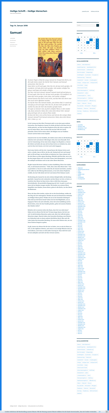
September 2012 (81, 308)
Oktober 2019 (81, 208)
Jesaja (85, 85)
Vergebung (85, 111)
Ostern (79, 103)
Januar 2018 (80, 232)
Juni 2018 (80, 225)
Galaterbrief (80, 80)
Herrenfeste (80, 85)
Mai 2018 (80, 226)
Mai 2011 (80, 333)
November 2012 (81, 305)
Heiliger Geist (85, 82)
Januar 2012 (80, 321)
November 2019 (81, 206)
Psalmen (86, 108)
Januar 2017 (80, 251)
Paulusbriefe (80, 105)
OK (100, 411)
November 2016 (81, 254)
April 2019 (80, 215)
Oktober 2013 (81, 290)
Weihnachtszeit (93, 111)
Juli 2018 (80, 223)
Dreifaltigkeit (80, 74)
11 (87, 42)
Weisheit (79, 113)
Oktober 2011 (81, 325)
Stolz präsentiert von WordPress (35, 406)
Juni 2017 (80, 243)
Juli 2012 (80, 311)
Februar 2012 (81, 319)
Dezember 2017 (81, 234)
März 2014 (80, 282)
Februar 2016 (81, 268)
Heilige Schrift (93, 82)
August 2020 (81, 194)
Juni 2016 (80, 262)
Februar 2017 (81, 249)
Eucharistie (88, 74)
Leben (86, 92)
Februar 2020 (81, 201)
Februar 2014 (81, 284)
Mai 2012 (80, 315)
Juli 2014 (80, 276)
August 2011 (81, 328)
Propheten (12, 42)
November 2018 (81, 222)
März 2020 (80, 200)
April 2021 (80, 189)
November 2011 (81, 324)
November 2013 (81, 288)
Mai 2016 (80, 263)
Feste (79, 171)
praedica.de (85, 11)
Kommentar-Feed (82, 128)
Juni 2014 (80, 277)
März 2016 (80, 267)
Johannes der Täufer (82, 87)
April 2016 (80, 265)
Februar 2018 (81, 231)
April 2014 (80, 280)
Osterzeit (84, 103)
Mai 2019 (80, 214)
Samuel (16, 32)
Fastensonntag (81, 77)
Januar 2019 (81, 219)
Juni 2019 (80, 212)
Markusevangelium (82, 98)
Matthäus (90, 98)
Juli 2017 (80, 242)
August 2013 (81, 291)
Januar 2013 (80, 302)
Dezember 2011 (81, 322)
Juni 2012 (80, 313)
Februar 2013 (81, 301)
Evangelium (95, 74)
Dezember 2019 (81, 205)
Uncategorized (81, 178)
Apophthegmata (81, 67)
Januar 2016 (81, 270)
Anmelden (80, 125)
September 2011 (81, 327)
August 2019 (81, 209)
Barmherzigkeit (81, 72)
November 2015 (81, 273)
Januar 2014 (80, 285)
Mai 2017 (80, 245)
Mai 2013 (80, 296)
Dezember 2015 (81, 271)
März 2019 (80, 217)
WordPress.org (81, 129)
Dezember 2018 (81, 220)
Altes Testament (86, 64)
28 (97, 47)
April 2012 (80, 316)
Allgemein (80, 168)
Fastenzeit (88, 77)
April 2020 (80, 198)
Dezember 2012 (81, 304)
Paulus (89, 103)
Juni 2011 (80, 332)
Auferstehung (90, 69)
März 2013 (80, 299)
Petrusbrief (87, 105)
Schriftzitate (13, 40)
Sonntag (79, 111)
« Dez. (81, 53)
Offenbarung (92, 100)
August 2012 (81, 310)
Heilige (79, 82)
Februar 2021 (81, 191)
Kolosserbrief (80, 92)
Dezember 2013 (81, 287)
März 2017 (80, 248)
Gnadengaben (93, 80)
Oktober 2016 (81, 256)
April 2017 (80, 246)
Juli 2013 (80, 293)
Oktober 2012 (81, 307)
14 (97, 42)
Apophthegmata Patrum (83, 169)
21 (97, 45)
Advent (79, 64)
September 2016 (82, 257)
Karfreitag (91, 90)
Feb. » (94, 53)
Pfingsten (94, 105)
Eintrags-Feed (81, 126)
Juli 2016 (80, 260)
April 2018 (80, 228)
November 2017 (81, 236)
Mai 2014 (80, 279)
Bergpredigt (89, 72)
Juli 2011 (80, 330)
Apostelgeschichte (91, 67)
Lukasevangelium (81, 95)
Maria (89, 95)
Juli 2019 (80, 211)
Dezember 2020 (81, 192)
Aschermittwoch (81, 69)
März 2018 (80, 229)
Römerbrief (92, 108)
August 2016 (81, 259)
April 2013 (80, 297)
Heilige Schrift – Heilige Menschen (28, 11)
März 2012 (80, 318)
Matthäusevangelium (82, 100)
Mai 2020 (80, 197)
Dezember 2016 (81, 253)
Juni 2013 (80, 294)
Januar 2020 (81, 203)
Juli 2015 (80, 274)
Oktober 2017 (81, 237)
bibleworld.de (95, 11)
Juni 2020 (80, 195)
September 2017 (81, 239)
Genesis (86, 80)
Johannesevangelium (82, 90)
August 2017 (81, 240)
